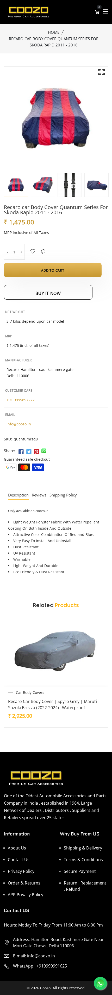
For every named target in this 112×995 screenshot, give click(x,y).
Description (18, 495)
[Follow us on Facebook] (21, 451)
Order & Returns (24, 883)
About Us (17, 848)
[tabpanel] (16, 185)
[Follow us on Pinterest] (36, 451)
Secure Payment (80, 871)
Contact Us (18, 859)
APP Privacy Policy (25, 894)
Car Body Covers (30, 692)
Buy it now (48, 293)
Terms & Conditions (83, 859)
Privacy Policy (21, 871)
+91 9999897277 (21, 399)
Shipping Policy (63, 495)
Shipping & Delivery (83, 848)
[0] (97, 12)
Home (53, 32)
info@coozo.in (19, 424)
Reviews (39, 495)
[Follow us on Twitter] (29, 451)
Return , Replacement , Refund (85, 886)
